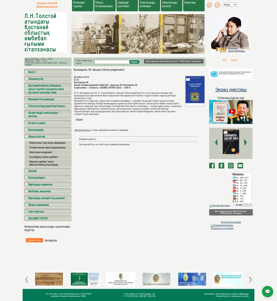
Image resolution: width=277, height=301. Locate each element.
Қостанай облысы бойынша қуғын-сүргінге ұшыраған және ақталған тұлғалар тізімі (46, 89)
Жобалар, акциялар (39, 191)
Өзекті (32, 72)
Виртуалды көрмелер (40, 184)
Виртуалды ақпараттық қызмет (46, 198)
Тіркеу (234, 60)
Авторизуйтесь (82, 130)
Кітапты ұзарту (37, 123)
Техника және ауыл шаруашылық (47, 147)
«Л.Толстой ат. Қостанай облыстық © (63, 294)
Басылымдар (36, 129)
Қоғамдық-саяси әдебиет (43, 156)
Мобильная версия (47, 6)
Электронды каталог (169, 4)
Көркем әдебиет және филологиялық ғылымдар (43, 163)
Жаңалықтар (35, 79)
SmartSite (209, 294)
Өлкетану (190, 2)
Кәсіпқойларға (36, 177)
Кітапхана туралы (79, 4)
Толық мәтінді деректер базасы (46, 106)
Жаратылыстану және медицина (47, 142)
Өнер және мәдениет (41, 152)
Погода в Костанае (231, 222)
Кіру (225, 60)
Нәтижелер (51, 240)
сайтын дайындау (240, 294)
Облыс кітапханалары (104, 4)
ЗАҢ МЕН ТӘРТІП (38, 218)
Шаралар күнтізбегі (123, 4)
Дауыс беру (34, 240)
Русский (52, 3)
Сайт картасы (36, 211)
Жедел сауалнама (38, 205)
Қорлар (32, 171)
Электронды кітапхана (147, 4)
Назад (79, 119)
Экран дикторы (230, 89)
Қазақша (41, 3)
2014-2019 (86, 294)
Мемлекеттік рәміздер (41, 99)
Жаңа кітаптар (36, 136)
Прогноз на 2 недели (222, 228)
